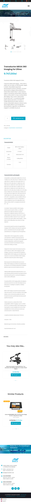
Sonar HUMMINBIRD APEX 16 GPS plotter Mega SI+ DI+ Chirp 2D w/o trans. (16, 415)
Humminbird (12, 127)
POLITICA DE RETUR (21, 496)
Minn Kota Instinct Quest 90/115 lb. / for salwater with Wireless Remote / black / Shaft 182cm (16, 368)
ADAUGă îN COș (19, 118)
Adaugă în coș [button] (16, 375)
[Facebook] (12, 488)
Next (24, 48)
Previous (6, 48)
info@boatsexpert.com (8, 472)
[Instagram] (15, 488)
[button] (4, 1)
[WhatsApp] (18, 488)
